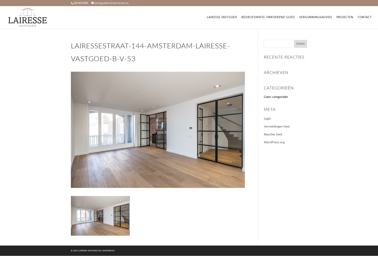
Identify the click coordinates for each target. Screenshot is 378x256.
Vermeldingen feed (277, 126)
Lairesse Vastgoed (222, 17)
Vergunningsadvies (315, 17)
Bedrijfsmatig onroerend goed (268, 17)
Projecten (344, 17)
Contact (365, 17)
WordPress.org (274, 142)
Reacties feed (273, 134)
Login (267, 118)
